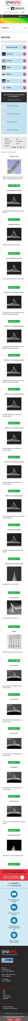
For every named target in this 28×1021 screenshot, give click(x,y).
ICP (4, 992)
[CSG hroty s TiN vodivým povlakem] (14, 472)
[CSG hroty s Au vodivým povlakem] (14, 404)
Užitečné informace (8, 1006)
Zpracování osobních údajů (10, 1008)
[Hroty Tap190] (14, 709)
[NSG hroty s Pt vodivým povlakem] (14, 336)
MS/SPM (5, 998)
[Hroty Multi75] (14, 777)
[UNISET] (14, 641)
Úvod (3, 985)
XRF (4, 993)
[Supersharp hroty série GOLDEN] (14, 573)
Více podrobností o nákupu (13, 99)
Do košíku (12, 185)
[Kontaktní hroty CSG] (14, 234)
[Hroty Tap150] (14, 743)
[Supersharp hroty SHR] (14, 845)
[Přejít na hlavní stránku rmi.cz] (14, 3)
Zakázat (17, 1019)
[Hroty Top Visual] (14, 607)
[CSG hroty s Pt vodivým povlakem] (14, 438)
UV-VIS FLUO (6, 995)
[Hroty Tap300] (14, 675)
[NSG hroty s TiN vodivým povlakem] (14, 370)
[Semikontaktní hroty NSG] (14, 200)
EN (8, 8)
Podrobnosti (13, 219)
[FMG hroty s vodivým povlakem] (14, 506)
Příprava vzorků (7, 997)
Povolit (10, 1019)
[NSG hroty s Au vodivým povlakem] (14, 302)
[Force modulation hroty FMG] (14, 268)
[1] (22, 877)
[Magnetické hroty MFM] (14, 539)
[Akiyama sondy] (14, 166)
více (19, 1017)
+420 (15, 886)
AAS (4, 990)
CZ (5, 8)
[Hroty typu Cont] (14, 811)
